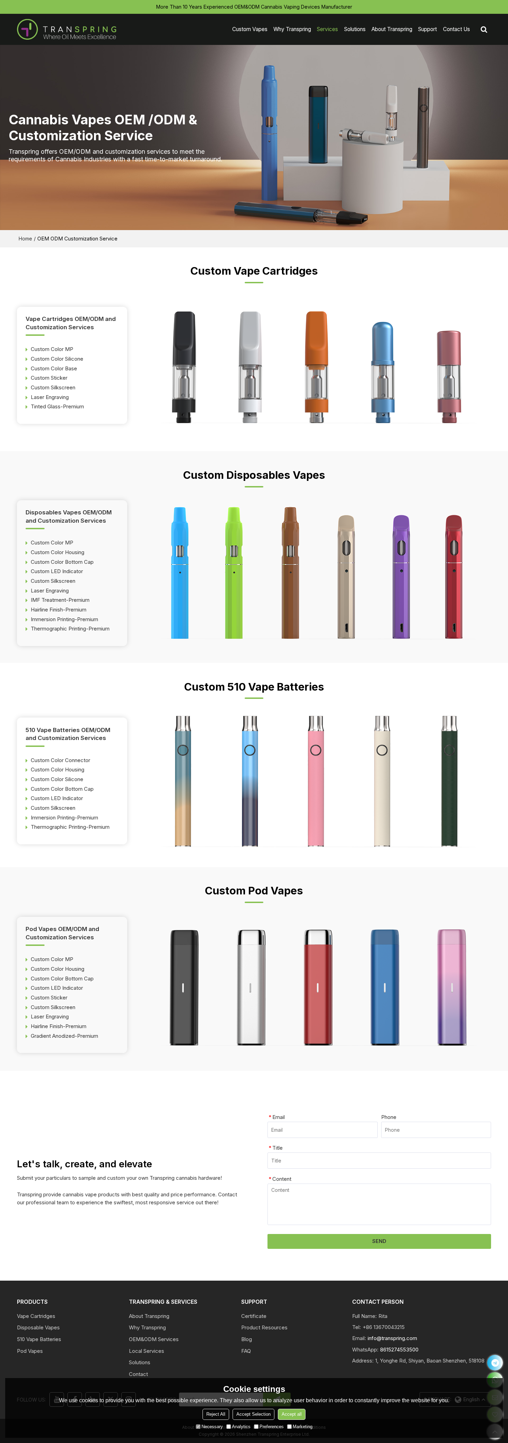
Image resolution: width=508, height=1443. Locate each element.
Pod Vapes (30, 1351)
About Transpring (391, 29)
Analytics (241, 1426)
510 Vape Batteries (39, 1339)
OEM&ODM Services (154, 1339)
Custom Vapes (249, 29)
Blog (246, 1339)
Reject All (215, 1414)
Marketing (302, 1426)
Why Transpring (292, 29)
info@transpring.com (392, 1338)
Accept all (292, 1414)
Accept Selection (253, 1414)
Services (327, 29)
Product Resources (264, 1328)
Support (427, 29)
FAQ (246, 1351)
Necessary (212, 1426)
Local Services (146, 1351)
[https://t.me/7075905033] (495, 1362)
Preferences (272, 1426)
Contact (138, 1374)
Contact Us (456, 29)
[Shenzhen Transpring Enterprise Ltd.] (67, 29)
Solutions (355, 29)
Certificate (253, 1316)
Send (379, 1241)
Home (25, 238)
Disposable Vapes (38, 1328)
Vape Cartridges (36, 1316)
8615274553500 (399, 1350)
